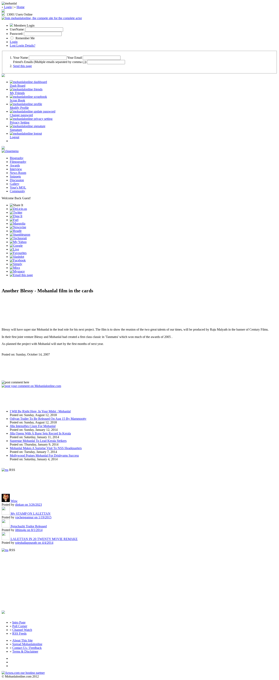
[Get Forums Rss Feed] (5, 550)
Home (21, 7)
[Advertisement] (49, 311)
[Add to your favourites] (18, 253)
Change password (21, 115)
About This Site (22, 640)
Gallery (14, 184)
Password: (16, 33)
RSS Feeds (19, 633)
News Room (18, 173)
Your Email (74, 57)
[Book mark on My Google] (16, 245)
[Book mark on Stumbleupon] (20, 234)
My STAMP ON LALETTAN (30, 513)
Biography (16, 158)
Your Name (20, 57)
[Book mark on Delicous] (18, 209)
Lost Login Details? (22, 45)
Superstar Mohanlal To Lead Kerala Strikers (38, 440)
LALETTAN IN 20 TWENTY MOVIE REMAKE (44, 539)
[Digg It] (16, 216)
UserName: (17, 29)
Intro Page (19, 622)
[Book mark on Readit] (15, 231)
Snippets (15, 176)
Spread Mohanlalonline (27, 644)
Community (17, 191)
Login (8, 7)
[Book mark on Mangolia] (17, 223)
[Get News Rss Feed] (5, 470)
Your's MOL (18, 187)
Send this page (22, 66)
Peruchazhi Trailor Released (29, 526)
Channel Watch (22, 630)
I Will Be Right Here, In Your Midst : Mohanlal (40, 411)
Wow (14, 501)
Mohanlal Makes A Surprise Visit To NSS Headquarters (46, 448)
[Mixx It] (15, 267)
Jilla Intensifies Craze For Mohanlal (33, 426)
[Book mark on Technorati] (18, 238)
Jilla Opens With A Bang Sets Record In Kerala (40, 433)
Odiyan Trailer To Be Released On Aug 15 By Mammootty (48, 418)
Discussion (17, 180)
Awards (15, 165)
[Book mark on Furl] (14, 220)
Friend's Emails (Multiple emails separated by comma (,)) (49, 62)
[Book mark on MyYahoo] (18, 242)
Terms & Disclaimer (25, 651)
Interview (16, 169)
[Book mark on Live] (14, 249)
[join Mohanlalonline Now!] (3, 11)
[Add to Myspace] (17, 271)
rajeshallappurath (34, 542)
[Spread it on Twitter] (16, 212)
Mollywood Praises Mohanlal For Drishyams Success (44, 455)
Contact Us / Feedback (27, 648)
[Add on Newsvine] (18, 227)
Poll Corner (19, 626)
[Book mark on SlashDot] (17, 256)
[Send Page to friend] (21, 275)
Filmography (18, 161)
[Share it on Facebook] (18, 260)
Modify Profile (19, 107)
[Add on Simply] (16, 264)
